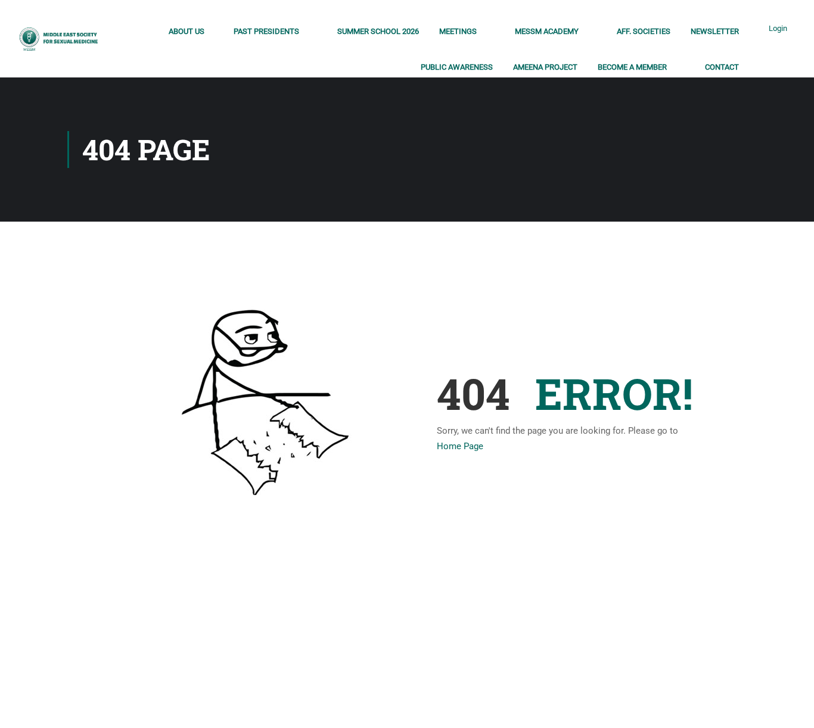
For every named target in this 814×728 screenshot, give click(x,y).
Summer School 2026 (378, 31)
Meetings (458, 31)
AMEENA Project (545, 67)
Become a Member (632, 67)
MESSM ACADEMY (547, 31)
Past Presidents (266, 31)
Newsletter (715, 31)
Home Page (460, 446)
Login (778, 28)
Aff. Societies (643, 31)
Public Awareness (457, 67)
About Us (186, 31)
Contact (722, 67)
